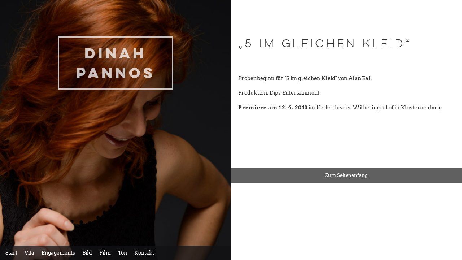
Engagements (58, 253)
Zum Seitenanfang (346, 175)
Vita (29, 253)
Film (105, 253)
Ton (122, 253)
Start (11, 253)
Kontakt (144, 253)
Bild (87, 253)
